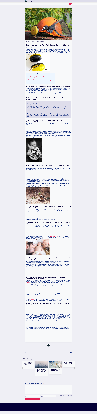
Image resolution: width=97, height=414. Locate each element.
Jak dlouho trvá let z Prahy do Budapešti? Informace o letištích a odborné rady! (41, 370)
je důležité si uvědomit (32, 299)
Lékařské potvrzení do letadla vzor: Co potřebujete (69, 363)
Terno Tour (29, 47)
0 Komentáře (38, 47)
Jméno (26, 396)
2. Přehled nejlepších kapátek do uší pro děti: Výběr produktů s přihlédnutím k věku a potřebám (39, 76)
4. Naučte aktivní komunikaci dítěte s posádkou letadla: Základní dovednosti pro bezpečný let (39, 78)
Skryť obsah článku (42, 73)
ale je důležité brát (28, 282)
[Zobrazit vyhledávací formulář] (25, 3)
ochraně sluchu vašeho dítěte (54, 236)
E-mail (42, 396)
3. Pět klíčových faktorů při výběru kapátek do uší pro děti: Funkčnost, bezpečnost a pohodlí (39, 77)
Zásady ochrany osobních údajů (65, 404)
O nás (70, 1)
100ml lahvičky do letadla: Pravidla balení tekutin (55, 370)
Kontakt (58, 404)
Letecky (31, 42)
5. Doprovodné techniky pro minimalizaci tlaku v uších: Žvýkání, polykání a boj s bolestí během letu (40, 79)
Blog (70, 3)
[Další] (74, 368)
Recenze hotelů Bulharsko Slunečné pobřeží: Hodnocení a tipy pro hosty (35, 353)
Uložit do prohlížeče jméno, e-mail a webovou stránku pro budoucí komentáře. (64, 395)
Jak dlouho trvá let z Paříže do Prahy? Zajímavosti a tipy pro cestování (27, 363)
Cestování (27, 42)
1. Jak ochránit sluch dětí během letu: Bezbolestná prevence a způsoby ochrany (37, 75)
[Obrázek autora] (26, 47)
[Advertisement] (48, 337)
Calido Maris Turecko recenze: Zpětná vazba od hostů (64, 353)
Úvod (41, 3)
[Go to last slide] (22, 368)
